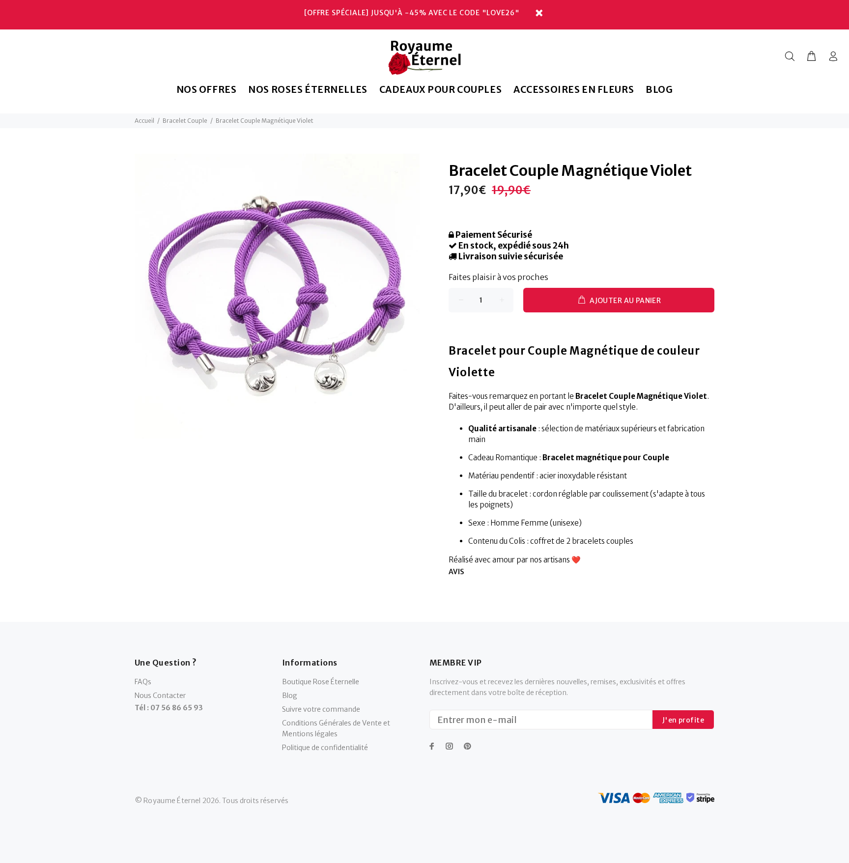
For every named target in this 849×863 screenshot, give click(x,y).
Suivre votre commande (321, 709)
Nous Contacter (160, 695)
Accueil (144, 120)
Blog (289, 695)
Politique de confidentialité (325, 747)
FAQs (143, 681)
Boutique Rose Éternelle (320, 681)
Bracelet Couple (185, 120)
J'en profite (683, 720)
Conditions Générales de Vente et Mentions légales (336, 728)
